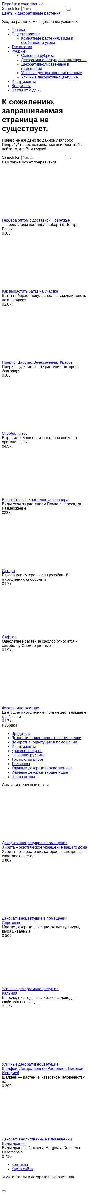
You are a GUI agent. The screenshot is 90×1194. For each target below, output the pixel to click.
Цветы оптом (23, 777)
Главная (19, 30)
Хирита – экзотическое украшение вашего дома (44, 847)
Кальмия (9, 993)
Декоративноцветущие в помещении (54, 60)
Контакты (20, 1165)
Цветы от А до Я (26, 90)
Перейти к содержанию (22, 4)
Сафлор (9, 637)
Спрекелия (11, 923)
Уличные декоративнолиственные (51, 73)
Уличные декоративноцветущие (49, 77)
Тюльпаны (21, 764)
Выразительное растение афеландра (35, 500)
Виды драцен (14, 1143)
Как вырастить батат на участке (30, 291)
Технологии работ (27, 759)
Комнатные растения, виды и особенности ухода (47, 40)
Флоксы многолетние (20, 708)
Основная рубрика (37, 56)
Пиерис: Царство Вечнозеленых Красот (37, 362)
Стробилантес (14, 433)
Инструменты (24, 81)
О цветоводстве (26, 34)
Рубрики (19, 51)
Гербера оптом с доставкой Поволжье (36, 220)
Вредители (21, 86)
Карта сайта (22, 1169)
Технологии (22, 47)
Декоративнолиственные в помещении (46, 738)
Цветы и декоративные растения (31, 13)
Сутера (8, 571)
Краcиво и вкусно (27, 751)
